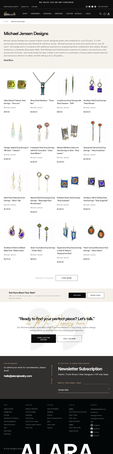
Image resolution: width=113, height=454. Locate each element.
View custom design (43, 339)
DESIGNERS (35, 14)
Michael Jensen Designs (18, 21)
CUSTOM (69, 14)
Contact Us (94, 412)
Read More (8, 60)
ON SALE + (79, 14)
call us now (69, 339)
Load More (67, 278)
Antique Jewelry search (33, 425)
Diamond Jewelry (9, 425)
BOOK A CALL (96, 295)
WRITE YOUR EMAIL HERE (69, 383)
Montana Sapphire (10, 421)
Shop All (6, 21)
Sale (5, 428)
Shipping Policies (96, 415)
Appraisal (29, 415)
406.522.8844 (103, 6)
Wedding (50, 412)
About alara (51, 425)
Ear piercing (29, 418)
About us (24, 7)
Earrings (6, 415)
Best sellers (8, 431)
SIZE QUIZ (77, 295)
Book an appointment (54, 418)
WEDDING (47, 14)
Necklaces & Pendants (11, 418)
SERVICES (59, 14)
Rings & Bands (8, 409)
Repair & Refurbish (32, 409)
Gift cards (7, 434)
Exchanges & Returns (97, 418)
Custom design (31, 412)
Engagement (8, 412)
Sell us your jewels (32, 421)
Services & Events (11, 7)
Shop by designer (53, 409)
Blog (88, 14)
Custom (50, 415)
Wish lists (29, 428)
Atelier (34, 7)
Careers (49, 428)
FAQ (92, 422)
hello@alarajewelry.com (18, 376)
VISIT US (72, 405)
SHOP (25, 14)
